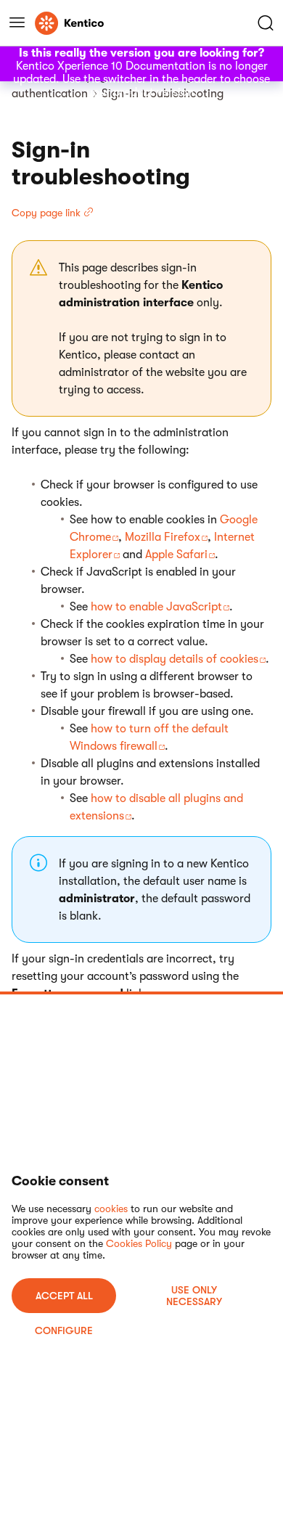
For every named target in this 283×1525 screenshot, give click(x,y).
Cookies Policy (139, 1243)
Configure (64, 1330)
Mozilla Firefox (162, 537)
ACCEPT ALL (64, 1295)
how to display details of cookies (174, 659)
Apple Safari (176, 554)
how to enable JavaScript (156, 606)
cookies (111, 1208)
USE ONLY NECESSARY (194, 1295)
